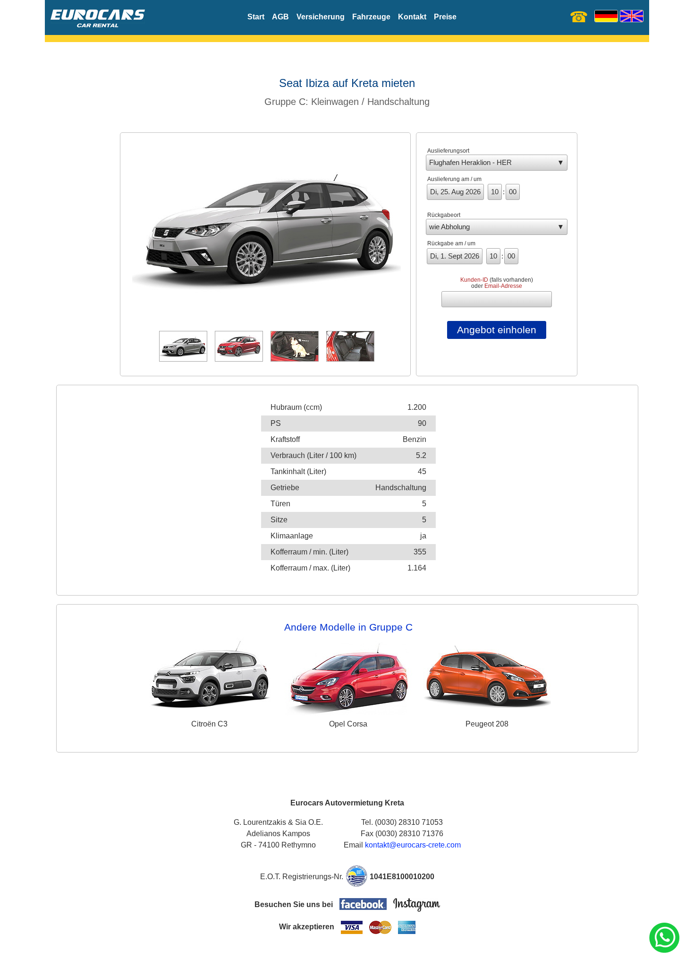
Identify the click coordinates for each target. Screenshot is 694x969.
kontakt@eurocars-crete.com (413, 845)
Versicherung (320, 17)
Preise (445, 17)
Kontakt (412, 17)
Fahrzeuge (371, 17)
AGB (280, 17)
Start (255, 17)
